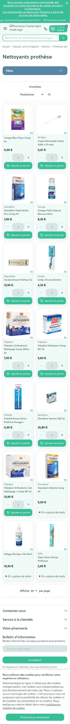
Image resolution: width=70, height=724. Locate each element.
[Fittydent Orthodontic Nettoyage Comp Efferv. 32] (18, 324)
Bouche (46, 46)
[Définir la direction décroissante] (49, 94)
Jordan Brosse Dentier (49, 279)
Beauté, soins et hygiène (26, 46)
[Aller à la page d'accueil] (26, 28)
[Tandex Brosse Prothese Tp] (18, 258)
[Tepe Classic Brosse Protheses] (51, 535)
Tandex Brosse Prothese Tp (18, 279)
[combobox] (31, 38)
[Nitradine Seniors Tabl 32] (51, 396)
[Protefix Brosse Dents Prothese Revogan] (18, 396)
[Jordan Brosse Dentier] (51, 258)
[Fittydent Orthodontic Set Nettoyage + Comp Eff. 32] (18, 466)
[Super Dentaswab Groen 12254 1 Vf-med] (51, 119)
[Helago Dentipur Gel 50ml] (18, 535)
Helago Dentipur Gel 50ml (18, 554)
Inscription (35, 660)
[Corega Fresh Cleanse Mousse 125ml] (51, 188)
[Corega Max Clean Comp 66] (18, 119)
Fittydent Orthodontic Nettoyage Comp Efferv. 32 (17, 349)
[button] (35, 70)
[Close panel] (66, 3)
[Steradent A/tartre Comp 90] (51, 466)
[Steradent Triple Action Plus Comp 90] (18, 188)
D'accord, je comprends (35, 717)
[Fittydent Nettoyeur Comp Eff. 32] (51, 324)
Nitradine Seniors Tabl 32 (51, 418)
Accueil (6, 46)
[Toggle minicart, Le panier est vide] (53, 29)
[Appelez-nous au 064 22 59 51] (45, 28)
